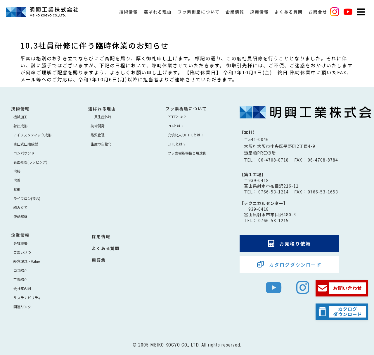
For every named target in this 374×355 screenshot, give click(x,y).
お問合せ (318, 12)
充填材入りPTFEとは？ (186, 134)
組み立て (20, 207)
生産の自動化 (101, 143)
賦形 (16, 189)
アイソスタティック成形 (32, 134)
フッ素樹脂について (199, 12)
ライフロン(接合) (26, 198)
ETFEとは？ (177, 143)
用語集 (98, 260)
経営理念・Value (26, 261)
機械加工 (20, 116)
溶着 (16, 180)
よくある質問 (289, 12)
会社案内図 (22, 288)
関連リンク (22, 306)
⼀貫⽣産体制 (101, 116)
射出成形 (20, 125)
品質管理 (98, 134)
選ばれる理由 (158, 12)
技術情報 (128, 12)
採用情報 (259, 12)
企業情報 (235, 12)
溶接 (16, 171)
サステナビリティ (27, 297)
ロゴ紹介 (20, 270)
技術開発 (98, 125)
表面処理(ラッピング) (30, 162)
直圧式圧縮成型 (25, 143)
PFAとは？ (176, 125)
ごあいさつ (22, 252)
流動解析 (20, 216)
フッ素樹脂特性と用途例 (187, 152)
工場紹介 (20, 279)
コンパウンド (23, 152)
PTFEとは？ (177, 116)
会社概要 (20, 243)
